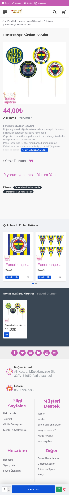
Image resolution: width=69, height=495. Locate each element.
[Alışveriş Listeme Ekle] (65, 489)
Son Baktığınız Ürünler (18, 293)
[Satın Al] (59, 489)
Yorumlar (25, 117)
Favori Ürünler (46, 293)
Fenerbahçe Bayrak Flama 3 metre (51, 264)
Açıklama (9, 117)
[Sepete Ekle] (6, 334)
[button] (33, 283)
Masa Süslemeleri (34, 21)
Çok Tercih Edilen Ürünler (20, 225)
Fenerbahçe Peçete (19, 264)
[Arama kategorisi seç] (55, 12)
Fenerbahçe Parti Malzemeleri (18, 192)
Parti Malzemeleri (15, 21)
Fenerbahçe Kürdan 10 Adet (27, 187)
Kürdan (49, 21)
